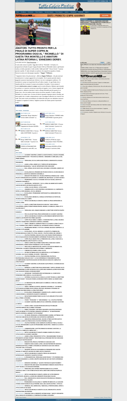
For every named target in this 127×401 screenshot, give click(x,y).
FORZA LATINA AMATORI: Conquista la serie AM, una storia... (26, 148)
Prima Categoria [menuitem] (39, 12)
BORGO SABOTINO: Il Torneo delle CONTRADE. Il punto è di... (27, 133)
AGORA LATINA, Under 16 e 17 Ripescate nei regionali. (95, 67)
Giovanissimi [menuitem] (73, 12)
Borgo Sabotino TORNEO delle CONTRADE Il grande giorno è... (52, 117)
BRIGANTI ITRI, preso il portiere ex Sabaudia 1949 (39, 342)
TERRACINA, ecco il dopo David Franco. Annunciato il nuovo (96, 71)
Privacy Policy (107, 397)
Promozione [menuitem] (30, 12)
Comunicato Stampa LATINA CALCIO (35, 250)
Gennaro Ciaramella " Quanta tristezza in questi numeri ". (43, 363)
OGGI (102, 62)
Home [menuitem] (17, 12)
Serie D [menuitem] (87, 12)
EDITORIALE (84, 19)
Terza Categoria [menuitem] (59, 12)
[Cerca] (110, 1)
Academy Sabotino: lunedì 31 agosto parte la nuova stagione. (96, 73)
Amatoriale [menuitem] (80, 12)
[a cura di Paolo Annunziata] (63, 6)
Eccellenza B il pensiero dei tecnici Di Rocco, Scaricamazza (96, 69)
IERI (109, 62)
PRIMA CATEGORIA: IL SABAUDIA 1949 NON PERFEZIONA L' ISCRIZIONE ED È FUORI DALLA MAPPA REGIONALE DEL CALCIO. (95, 22)
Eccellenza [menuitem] (23, 12)
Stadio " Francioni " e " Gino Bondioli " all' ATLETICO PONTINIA (43, 300)
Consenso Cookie (98, 397)
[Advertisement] (96, 49)
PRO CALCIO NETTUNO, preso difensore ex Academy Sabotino (43, 214)
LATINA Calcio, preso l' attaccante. (36, 187)
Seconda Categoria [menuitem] (49, 12)
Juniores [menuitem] (67, 12)
